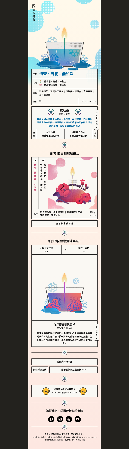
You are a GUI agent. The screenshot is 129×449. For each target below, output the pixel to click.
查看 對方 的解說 (64, 210)
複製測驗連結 (39, 356)
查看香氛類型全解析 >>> (73, 356)
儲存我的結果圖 (64, 348)
